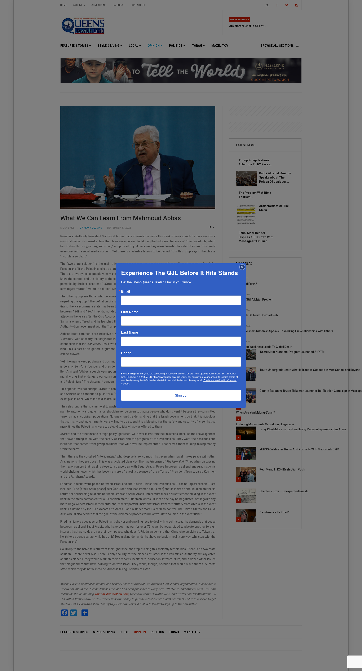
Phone (126, 353)
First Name (129, 312)
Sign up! (181, 395)
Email (125, 291)
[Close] (242, 267)
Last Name (129, 332)
